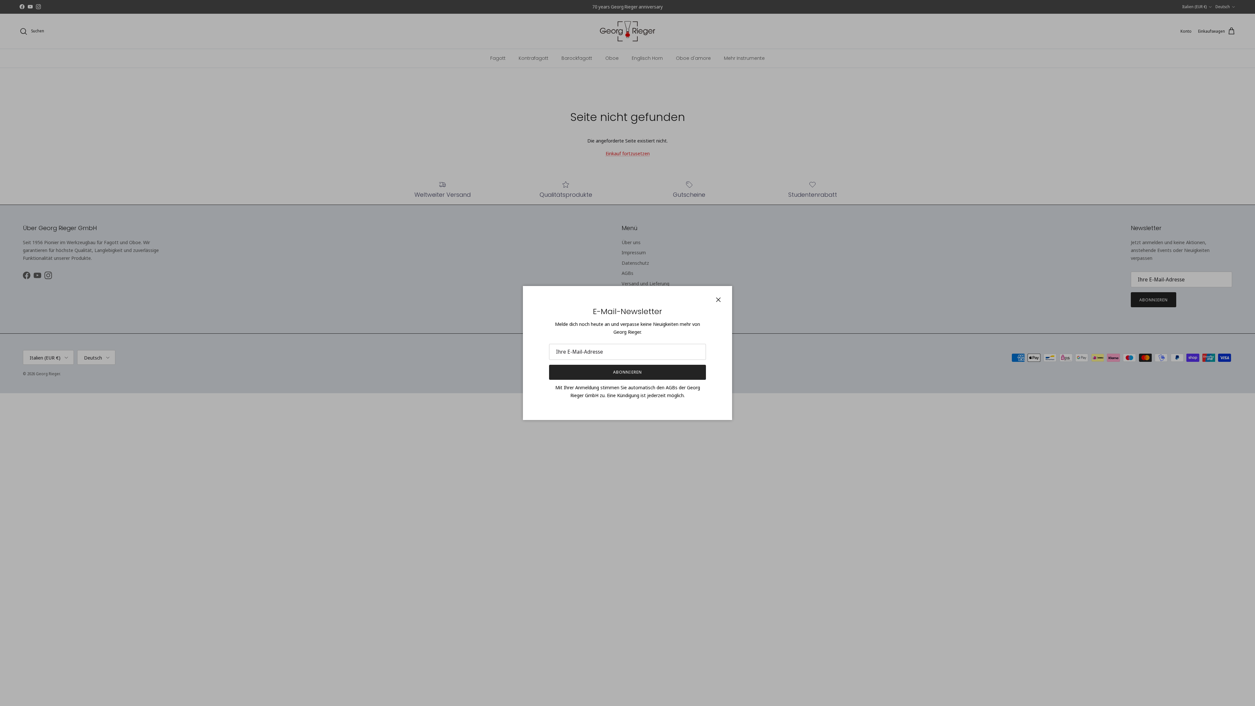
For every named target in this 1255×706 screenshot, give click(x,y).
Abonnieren (627, 372)
